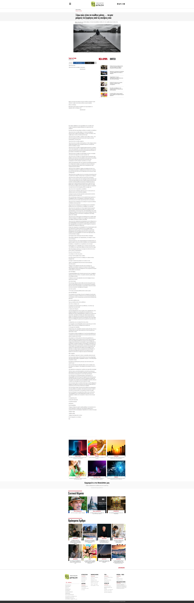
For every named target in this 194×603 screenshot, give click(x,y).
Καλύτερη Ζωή (75, 538)
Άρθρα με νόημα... (78, 9)
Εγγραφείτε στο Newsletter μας (97, 483)
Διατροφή (83, 583)
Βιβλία (75, 511)
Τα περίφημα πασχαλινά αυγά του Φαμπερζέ (116, 513)
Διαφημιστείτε (67, 589)
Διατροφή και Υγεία (84, 588)
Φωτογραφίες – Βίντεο (95, 585)
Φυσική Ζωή (106, 583)
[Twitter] (120, 4)
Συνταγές (83, 589)
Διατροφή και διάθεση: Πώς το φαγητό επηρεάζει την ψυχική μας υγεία (77, 479)
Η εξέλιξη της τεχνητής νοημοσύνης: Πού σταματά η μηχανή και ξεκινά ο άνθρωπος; (116, 479)
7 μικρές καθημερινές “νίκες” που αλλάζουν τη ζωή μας (97, 458)
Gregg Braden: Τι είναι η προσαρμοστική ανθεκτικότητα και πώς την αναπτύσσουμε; (116, 78)
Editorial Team (71, 59)
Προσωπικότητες (79, 511)
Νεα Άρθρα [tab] (103, 59)
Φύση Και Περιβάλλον (108, 592)
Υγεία (105, 574)
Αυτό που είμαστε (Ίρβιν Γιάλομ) (78, 512)
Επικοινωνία (67, 593)
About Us (67, 587)
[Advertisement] (82, 85)
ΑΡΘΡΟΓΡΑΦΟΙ (67, 586)
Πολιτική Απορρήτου (69, 591)
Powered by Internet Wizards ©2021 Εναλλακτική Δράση (117, 601)
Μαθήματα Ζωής (94, 579)
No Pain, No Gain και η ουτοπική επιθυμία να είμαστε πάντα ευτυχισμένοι (116, 83)
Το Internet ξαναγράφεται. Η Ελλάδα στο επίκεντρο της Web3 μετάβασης (97, 479)
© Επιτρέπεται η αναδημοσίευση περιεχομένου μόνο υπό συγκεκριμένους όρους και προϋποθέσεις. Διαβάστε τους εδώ (71, 598)
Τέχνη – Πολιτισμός (94, 584)
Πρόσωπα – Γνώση (120, 574)
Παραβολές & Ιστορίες (95, 581)
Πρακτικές (83, 581)
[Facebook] (118, 4)
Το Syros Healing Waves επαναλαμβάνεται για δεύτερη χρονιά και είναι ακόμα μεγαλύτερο (118, 562)
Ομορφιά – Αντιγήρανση (108, 589)
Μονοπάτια (83, 580)
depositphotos (68, 585)
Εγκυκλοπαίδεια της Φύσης (108, 588)
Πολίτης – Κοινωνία (94, 582)
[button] (70, 3)
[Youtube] (124, 4)
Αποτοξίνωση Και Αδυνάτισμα (84, 586)
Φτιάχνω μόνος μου (108, 590)
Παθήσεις (106, 578)
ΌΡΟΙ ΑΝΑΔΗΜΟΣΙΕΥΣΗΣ (69, 594)
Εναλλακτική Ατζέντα (121, 582)
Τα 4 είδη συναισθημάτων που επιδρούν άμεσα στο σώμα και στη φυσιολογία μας (116, 89)
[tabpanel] (111, 81)
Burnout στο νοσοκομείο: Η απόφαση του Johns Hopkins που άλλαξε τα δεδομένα (117, 72)
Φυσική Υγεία (106, 581)
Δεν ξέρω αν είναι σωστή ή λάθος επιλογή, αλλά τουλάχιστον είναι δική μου (77, 458)
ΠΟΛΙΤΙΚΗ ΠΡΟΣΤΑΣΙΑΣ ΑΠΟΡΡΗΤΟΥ (97, 487)
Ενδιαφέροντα (75, 559)
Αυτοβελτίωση (116, 538)
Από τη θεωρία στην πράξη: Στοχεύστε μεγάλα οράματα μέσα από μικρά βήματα (116, 458)
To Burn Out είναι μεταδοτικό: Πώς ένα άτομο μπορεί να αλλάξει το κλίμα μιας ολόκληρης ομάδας (116, 67)
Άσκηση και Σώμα (107, 585)
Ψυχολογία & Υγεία (90, 538)
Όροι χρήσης (67, 590)
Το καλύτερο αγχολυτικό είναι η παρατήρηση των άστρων (104, 561)
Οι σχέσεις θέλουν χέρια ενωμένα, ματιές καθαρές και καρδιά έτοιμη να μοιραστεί (117, 94)
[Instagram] (122, 4)
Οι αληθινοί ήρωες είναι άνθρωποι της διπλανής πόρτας (97, 513)
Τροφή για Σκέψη (72, 58)
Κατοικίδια (93, 578)
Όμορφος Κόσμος (94, 574)
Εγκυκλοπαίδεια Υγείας (108, 577)
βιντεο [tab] (113, 59)
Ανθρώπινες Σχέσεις (94, 577)
